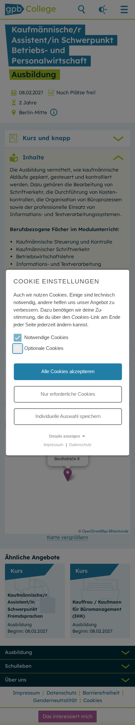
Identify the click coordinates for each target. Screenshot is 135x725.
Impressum (53, 445)
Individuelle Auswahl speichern (68, 416)
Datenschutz (80, 445)
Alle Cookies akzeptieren (67, 371)
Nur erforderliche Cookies (68, 394)
